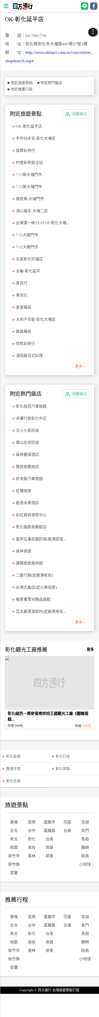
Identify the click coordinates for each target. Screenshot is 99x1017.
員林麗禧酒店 (27, 455)
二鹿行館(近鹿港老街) (34, 575)
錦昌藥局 (23, 331)
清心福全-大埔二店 (32, 211)
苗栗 (32, 822)
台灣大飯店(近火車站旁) (36, 587)
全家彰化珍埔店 (29, 259)
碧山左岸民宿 (27, 442)
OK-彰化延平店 (29, 126)
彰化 (32, 839)
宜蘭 (14, 873)
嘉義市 (49, 822)
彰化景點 (63, 769)
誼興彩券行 (25, 150)
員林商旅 (23, 551)
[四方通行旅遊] (22, 8)
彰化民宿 (13, 756)
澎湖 (85, 822)
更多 (90, 649)
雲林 (32, 856)
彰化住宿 (13, 781)
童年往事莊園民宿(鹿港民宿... (41, 539)
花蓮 (67, 822)
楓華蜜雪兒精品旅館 (33, 599)
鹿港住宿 (13, 769)
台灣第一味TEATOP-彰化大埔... (42, 223)
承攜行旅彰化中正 (31, 418)
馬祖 (85, 839)
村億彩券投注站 (29, 162)
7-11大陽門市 (27, 235)
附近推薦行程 (21, 89)
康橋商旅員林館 (29, 563)
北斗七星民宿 (27, 430)
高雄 (49, 847)
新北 (14, 839)
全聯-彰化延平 (28, 271)
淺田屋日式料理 (29, 356)
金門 (85, 831)
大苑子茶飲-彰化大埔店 (36, 319)
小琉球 (85, 864)
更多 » (80, 366)
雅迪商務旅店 (27, 467)
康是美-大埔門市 (30, 199)
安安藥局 (23, 307)
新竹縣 (14, 864)
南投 (32, 847)
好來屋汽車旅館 (29, 479)
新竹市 (14, 856)
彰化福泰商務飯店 (31, 527)
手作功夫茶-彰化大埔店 (36, 138)
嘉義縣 (49, 831)
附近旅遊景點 (21, 83)
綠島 (85, 856)
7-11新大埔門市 (29, 175)
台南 (49, 839)
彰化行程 (63, 756)
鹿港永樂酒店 (27, 503)
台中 (32, 831)
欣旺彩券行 (25, 343)
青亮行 (21, 283)
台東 (67, 831)
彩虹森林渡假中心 (31, 515)
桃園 (14, 847)
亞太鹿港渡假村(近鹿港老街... (41, 611)
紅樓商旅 (23, 491)
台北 (14, 831)
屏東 (49, 856)
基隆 (14, 822)
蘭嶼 (85, 847)
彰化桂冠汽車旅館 (31, 406)
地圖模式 (79, 114)
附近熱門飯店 (51, 83)
